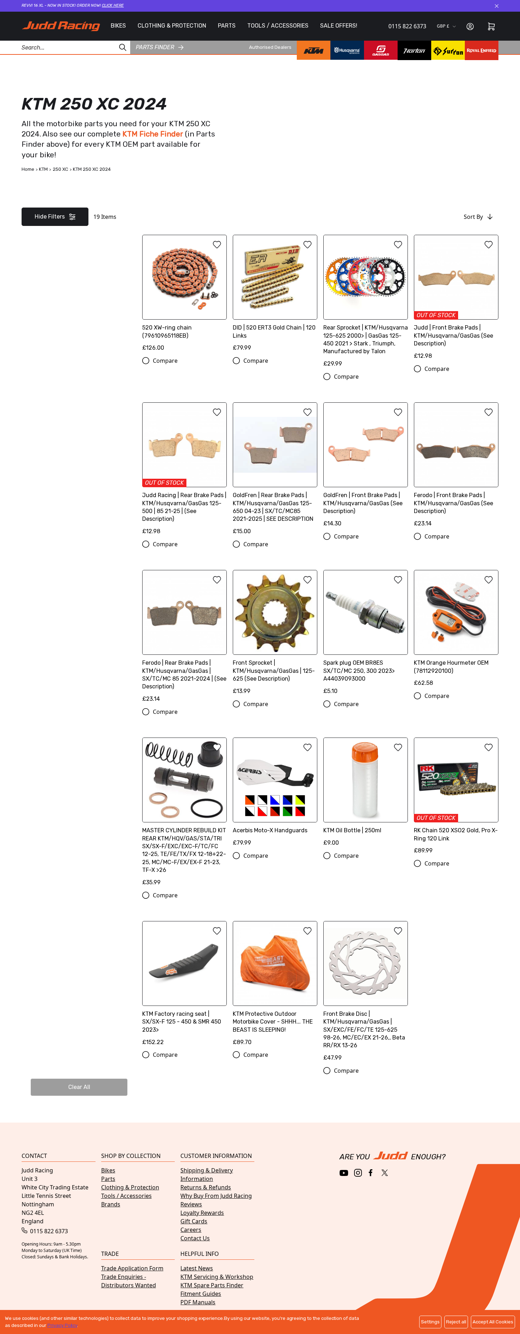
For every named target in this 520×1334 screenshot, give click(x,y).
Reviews (191, 1204)
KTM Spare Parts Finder (211, 1285)
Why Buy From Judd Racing (216, 1196)
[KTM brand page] (313, 50)
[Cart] (491, 26)
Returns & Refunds (205, 1187)
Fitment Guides (200, 1294)
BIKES (118, 25)
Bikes (108, 1170)
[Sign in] (470, 26)
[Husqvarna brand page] (347, 50)
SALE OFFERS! (338, 25)
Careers (190, 1230)
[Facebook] (371, 1173)
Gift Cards (193, 1221)
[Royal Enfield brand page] (481, 50)
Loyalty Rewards (202, 1213)
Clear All (79, 1087)
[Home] (61, 26)
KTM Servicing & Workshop (216, 1277)
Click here (113, 5)
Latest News (196, 1268)
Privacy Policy (62, 1325)
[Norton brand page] (414, 50)
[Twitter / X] (385, 1173)
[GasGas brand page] (381, 50)
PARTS (227, 25)
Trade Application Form (132, 1268)
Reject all (456, 1321)
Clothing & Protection (130, 1187)
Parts (108, 1179)
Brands (110, 1204)
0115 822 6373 (407, 26)
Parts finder (155, 47)
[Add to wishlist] (217, 245)
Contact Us (195, 1238)
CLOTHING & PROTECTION (172, 25)
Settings (430, 1321)
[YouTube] (344, 1173)
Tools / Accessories (126, 1196)
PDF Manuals (197, 1302)
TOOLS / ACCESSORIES (277, 25)
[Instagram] (358, 1173)
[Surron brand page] (448, 50)
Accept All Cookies (493, 1321)
